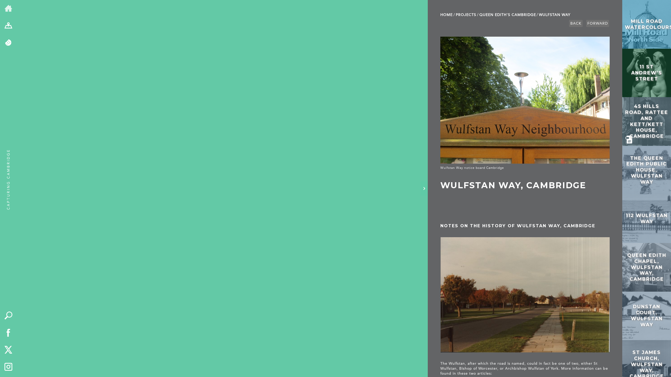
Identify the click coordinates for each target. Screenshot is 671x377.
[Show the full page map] (8, 26)
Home (446, 15)
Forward (597, 23)
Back (575, 23)
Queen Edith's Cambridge (507, 15)
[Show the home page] (8, 8)
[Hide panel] (424, 188)
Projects (466, 15)
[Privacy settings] (8, 43)
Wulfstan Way (554, 15)
